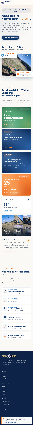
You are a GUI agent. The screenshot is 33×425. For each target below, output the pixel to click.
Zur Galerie (26, 217)
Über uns (4, 371)
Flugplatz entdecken (10, 37)
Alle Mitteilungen (25, 108)
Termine (4, 389)
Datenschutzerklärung (10, 422)
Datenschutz (5, 412)
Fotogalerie (4, 391)
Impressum (4, 409)
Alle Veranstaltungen (24, 176)
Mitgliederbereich (7, 401)
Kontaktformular (22, 247)
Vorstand (4, 374)
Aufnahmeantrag (6, 404)
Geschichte (4, 379)
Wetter (3, 394)
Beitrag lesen (8, 124)
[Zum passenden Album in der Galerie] (16, 65)
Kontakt (4, 406)
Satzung (4, 376)
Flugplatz (17, 192)
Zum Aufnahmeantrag (10, 251)
